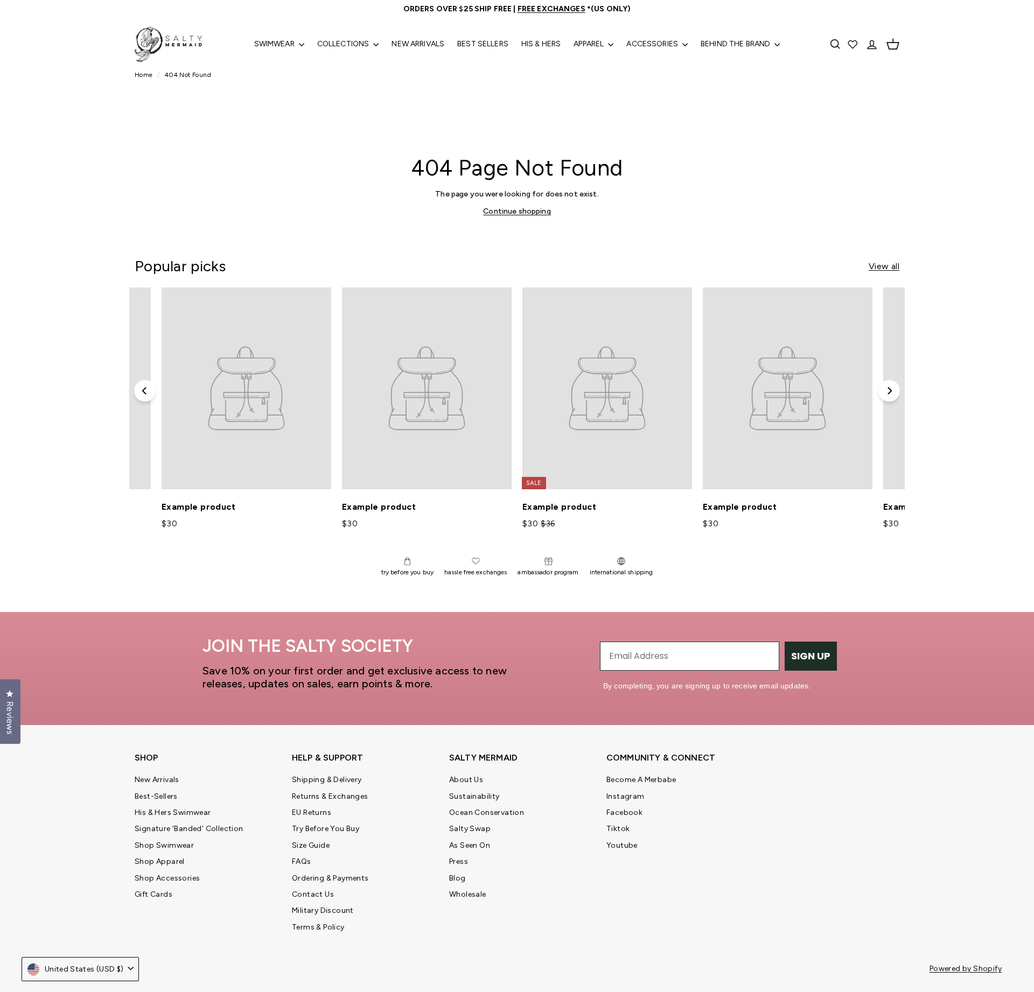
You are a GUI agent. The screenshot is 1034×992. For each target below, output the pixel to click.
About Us (466, 779)
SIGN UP (810, 656)
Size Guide (311, 845)
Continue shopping (516, 211)
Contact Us (313, 894)
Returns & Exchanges (330, 796)
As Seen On (469, 845)
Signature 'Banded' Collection (189, 828)
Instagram (625, 796)
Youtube (622, 845)
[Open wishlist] (853, 44)
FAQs (301, 861)
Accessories (653, 43)
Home (145, 75)
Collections (344, 43)
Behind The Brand (736, 43)
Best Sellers (482, 43)
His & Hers (541, 43)
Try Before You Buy (325, 828)
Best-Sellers (156, 796)
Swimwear (275, 43)
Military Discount (323, 910)
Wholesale (467, 894)
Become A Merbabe (641, 779)
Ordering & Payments (330, 878)
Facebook (624, 812)
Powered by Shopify (966, 968)
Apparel (589, 43)
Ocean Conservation (486, 812)
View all (884, 266)
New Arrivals (418, 43)
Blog (457, 878)
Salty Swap (470, 828)
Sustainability (474, 796)
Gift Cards (153, 894)
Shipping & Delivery (327, 779)
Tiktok (618, 828)
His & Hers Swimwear (173, 812)
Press (458, 861)
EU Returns (311, 812)
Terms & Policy (318, 927)
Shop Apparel (160, 861)
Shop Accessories (167, 878)
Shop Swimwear (164, 845)
